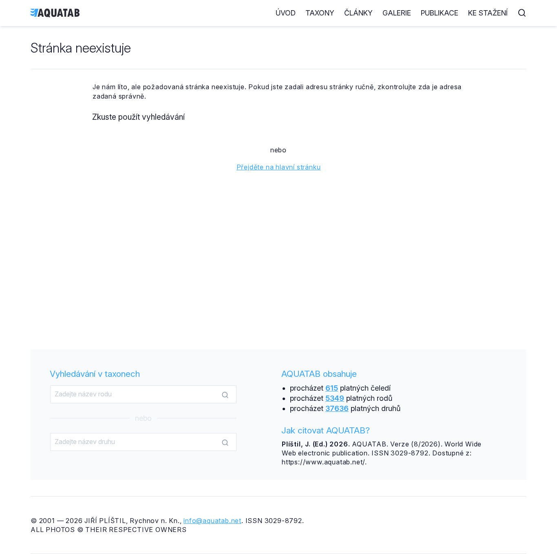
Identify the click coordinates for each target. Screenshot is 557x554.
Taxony (319, 13)
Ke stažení (488, 13)
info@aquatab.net (212, 521)
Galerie (396, 13)
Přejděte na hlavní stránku (279, 167)
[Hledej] (225, 395)
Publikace (439, 13)
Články (358, 13)
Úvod (286, 13)
